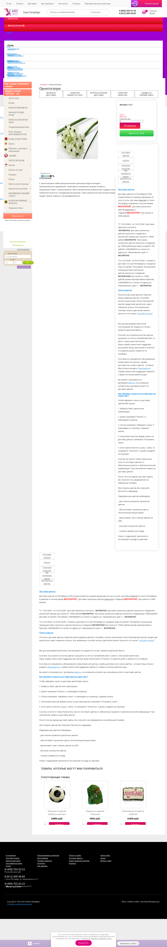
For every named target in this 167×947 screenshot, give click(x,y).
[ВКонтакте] (42, 175)
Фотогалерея (42, 858)
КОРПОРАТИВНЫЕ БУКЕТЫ (18, 201)
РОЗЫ (11, 103)
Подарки (12, 174)
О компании (11, 855)
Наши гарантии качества (79, 861)
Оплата (19, 3)
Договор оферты (76, 858)
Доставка (32, 3)
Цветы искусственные (19, 183)
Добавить (59, 824)
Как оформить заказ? (126, 173)
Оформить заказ (128, 943)
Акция (8, 866)
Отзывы (76, 3)
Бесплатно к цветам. (126, 180)
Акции (103, 858)
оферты (131, 383)
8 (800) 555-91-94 (127, 10)
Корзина (72, 863)
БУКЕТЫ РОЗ (13, 18)
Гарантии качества (125, 167)
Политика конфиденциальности (19, 904)
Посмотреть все (17, 245)
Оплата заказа (151, 3)
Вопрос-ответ (105, 861)
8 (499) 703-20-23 (15, 869)
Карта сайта (105, 855)
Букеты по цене (16, 169)
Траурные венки (16, 207)
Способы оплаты (12, 858)
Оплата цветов (125, 290)
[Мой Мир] (50, 175)
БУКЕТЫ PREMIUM (18, 107)
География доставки (14, 863)
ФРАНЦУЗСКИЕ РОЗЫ (16, 113)
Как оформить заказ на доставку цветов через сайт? (63, 677)
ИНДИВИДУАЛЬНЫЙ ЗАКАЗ (19, 194)
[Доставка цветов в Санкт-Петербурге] (11, 12)
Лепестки (10, 75)
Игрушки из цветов (15, 56)
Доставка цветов (125, 154)
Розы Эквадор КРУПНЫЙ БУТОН (18, 133)
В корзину (130, 125)
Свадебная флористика (19, 127)
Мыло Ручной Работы (16, 63)
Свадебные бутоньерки (17, 76)
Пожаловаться (144, 368)
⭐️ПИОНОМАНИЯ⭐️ (16, 25)
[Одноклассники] (48, 175)
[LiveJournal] (53, 175)
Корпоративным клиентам (97, 3)
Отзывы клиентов (44, 861)
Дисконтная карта (13, 861)
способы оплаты (144, 313)
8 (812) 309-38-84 (127, 13)
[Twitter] (45, 175)
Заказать (150, 12)
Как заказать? (47, 3)
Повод (11, 179)
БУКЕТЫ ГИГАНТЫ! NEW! (18, 121)
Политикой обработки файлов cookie (96, 938)
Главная (43, 84)
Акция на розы (13, 49)
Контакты (63, 3)
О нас (9, 3)
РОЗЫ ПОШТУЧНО (18, 139)
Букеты (9, 39)
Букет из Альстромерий (18, 241)
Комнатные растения (18, 188)
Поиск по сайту (75, 855)
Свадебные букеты (15, 70)
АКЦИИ (12, 155)
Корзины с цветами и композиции (18, 149)
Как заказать (42, 866)
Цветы (9, 32)
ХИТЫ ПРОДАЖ (16, 160)
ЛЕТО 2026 (14, 98)
